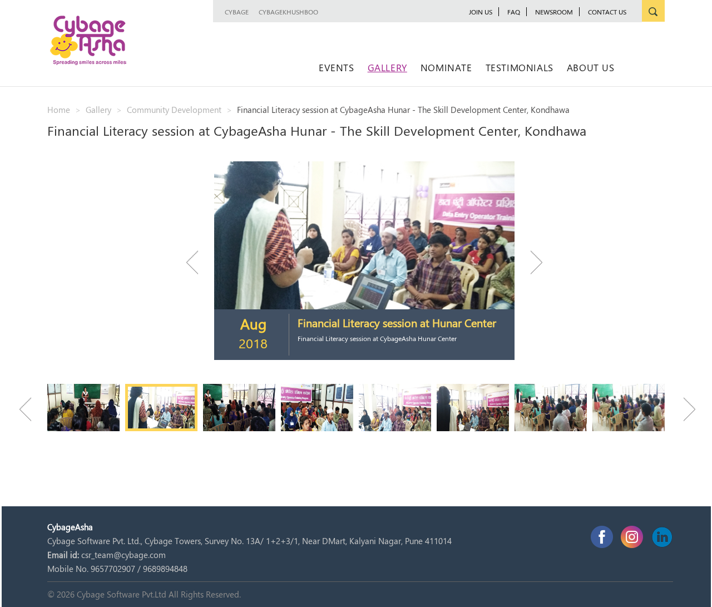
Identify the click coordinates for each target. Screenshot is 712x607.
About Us (591, 67)
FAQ (513, 11)
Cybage (237, 11)
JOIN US (480, 11)
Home (58, 109)
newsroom (554, 11)
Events (336, 67)
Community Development (174, 109)
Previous (197, 262)
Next (531, 262)
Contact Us (607, 11)
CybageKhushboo (288, 11)
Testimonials (519, 67)
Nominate (446, 67)
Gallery (387, 67)
